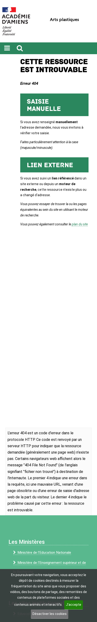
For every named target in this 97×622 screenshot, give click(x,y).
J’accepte (73, 604)
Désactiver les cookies (49, 614)
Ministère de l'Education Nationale (44, 552)
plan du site (80, 224)
